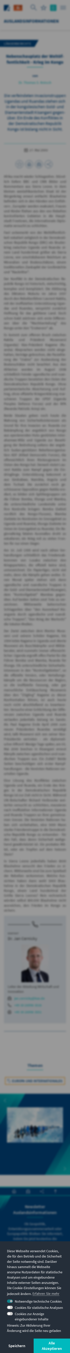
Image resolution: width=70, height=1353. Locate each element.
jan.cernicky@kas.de (29, 998)
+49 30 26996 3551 (28, 1012)
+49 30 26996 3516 (28, 1005)
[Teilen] (48, 164)
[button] (5, 1100)
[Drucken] (29, 164)
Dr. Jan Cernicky (22, 938)
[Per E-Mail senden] (39, 164)
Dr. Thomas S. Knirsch (35, 82)
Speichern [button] (16, 1345)
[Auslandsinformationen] (18, 7)
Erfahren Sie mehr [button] (45, 1293)
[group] (35, 1129)
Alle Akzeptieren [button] (52, 1346)
